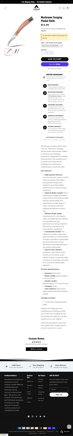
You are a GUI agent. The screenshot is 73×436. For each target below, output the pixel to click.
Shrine (33, 431)
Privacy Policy (40, 380)
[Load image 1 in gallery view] (8, 52)
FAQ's (29, 402)
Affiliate (29, 398)
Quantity (44, 49)
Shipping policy (33, 433)
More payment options (54, 68)
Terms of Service (41, 399)
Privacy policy (50, 431)
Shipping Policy (41, 393)
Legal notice (42, 433)
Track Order (29, 393)
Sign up (59, 394)
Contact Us (29, 386)
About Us (30, 381)
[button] (5, 8)
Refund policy (41, 431)
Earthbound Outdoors (18, 431)
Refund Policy (40, 387)
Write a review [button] (36, 349)
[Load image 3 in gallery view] (16, 52)
